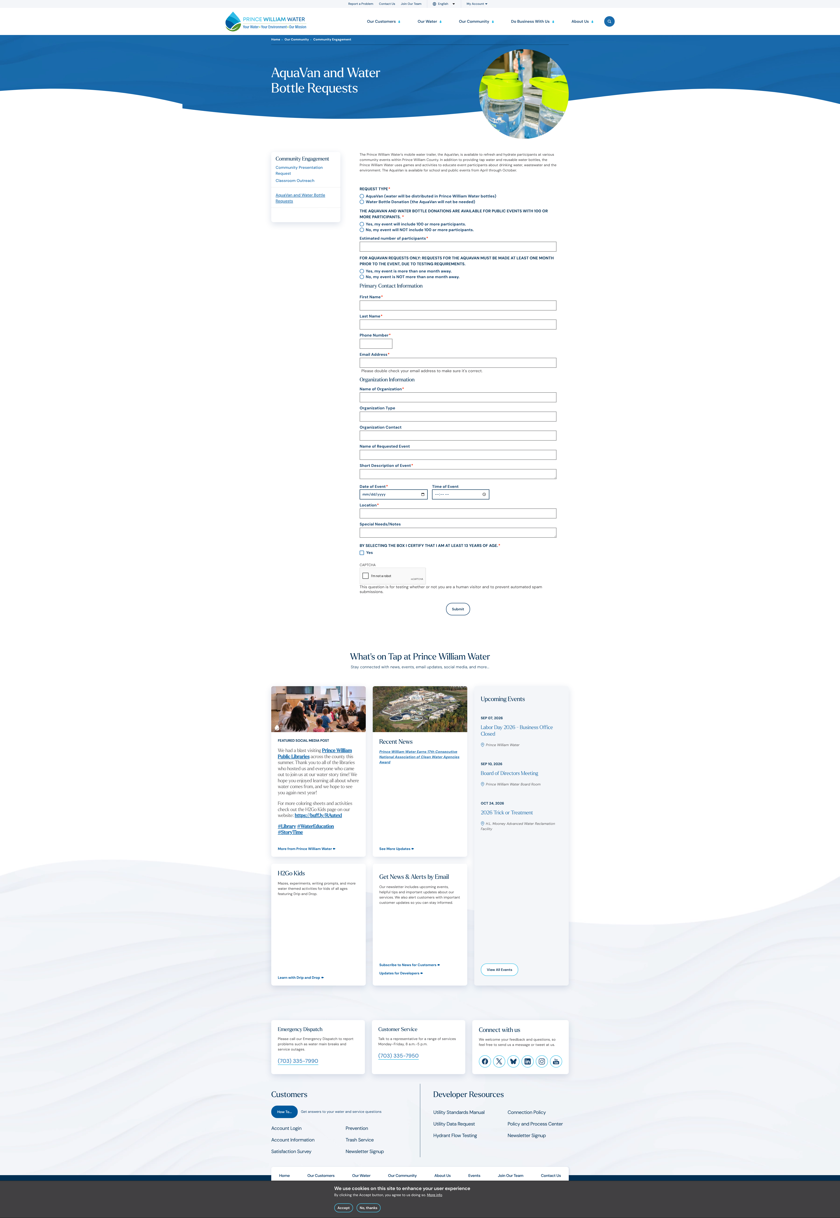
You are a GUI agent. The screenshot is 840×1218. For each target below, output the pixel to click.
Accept (344, 1208)
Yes (369, 552)
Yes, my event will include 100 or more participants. (416, 224)
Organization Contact (381, 427)
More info (434, 1195)
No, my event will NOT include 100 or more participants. (420, 230)
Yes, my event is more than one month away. (409, 271)
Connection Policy (527, 1112)
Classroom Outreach (295, 180)
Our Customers (320, 1175)
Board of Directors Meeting (509, 773)
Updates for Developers (399, 973)
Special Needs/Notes (380, 524)
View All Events (499, 969)
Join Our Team (411, 4)
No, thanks (368, 1208)
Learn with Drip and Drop (299, 977)
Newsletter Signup (365, 1151)
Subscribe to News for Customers (407, 965)
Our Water (361, 1175)
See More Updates (394, 849)
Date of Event (373, 486)
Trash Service (360, 1140)
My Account (475, 4)
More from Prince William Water (305, 849)
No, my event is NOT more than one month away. (413, 277)
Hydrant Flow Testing (455, 1135)
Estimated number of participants (393, 238)
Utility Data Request (454, 1124)
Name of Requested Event (385, 446)
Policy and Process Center (535, 1124)
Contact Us (387, 4)
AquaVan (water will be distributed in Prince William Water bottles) (431, 196)
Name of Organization (381, 389)
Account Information (293, 1140)
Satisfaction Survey (291, 1151)
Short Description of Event (385, 465)
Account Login (286, 1128)
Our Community (297, 40)
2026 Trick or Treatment (507, 813)
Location (368, 505)
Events (474, 1175)
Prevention (357, 1128)
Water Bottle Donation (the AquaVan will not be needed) (420, 202)
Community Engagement (332, 40)
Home (275, 40)
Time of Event (445, 486)
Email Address (373, 354)
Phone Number (374, 335)
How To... (284, 1112)
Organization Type (377, 408)
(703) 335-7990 (298, 1061)
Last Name (370, 316)
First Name (370, 297)
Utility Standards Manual (459, 1112)
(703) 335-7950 (398, 1055)
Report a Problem (360, 4)
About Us (442, 1175)
